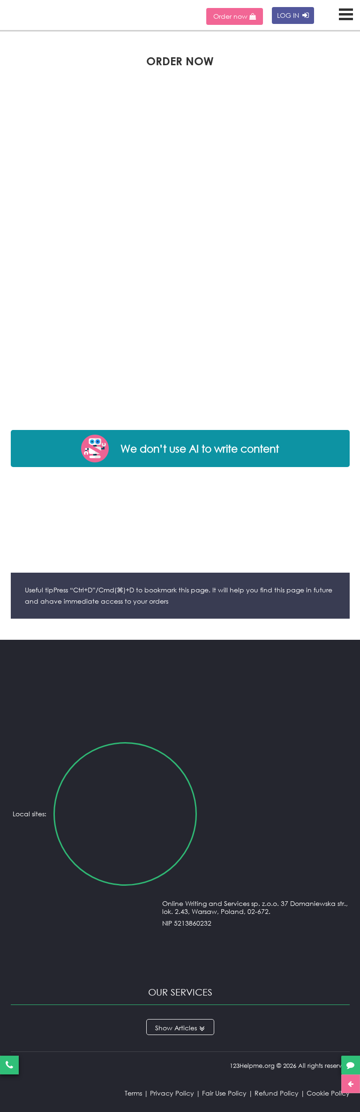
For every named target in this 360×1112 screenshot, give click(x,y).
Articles (185, 1028)
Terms (133, 1093)
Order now (231, 16)
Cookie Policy (328, 1093)
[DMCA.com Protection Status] (180, 962)
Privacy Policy (172, 1093)
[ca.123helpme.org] (275, 814)
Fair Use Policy (224, 1093)
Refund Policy (277, 1093)
